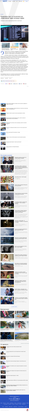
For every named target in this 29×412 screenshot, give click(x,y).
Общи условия (10, 406)
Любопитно (20, 1)
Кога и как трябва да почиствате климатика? (20, 329)
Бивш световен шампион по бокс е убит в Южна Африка (21, 247)
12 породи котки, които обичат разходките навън (13, 346)
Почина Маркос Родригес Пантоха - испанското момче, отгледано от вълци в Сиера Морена (21, 211)
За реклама (6, 406)
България (13, 1)
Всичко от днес (14, 306)
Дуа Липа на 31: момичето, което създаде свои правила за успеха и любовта (16, 366)
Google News (16, 83)
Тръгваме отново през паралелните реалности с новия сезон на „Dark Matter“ (6, 340)
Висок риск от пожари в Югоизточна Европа (13, 356)
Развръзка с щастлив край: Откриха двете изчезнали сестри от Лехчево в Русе (21, 298)
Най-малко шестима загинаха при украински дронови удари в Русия (21, 238)
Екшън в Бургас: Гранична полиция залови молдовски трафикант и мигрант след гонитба (16, 104)
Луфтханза (2, 78)
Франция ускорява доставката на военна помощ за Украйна (20, 158)
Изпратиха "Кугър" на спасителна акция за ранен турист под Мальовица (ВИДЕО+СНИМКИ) (15, 390)
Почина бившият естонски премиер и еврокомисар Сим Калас (21, 194)
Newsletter (11, 83)
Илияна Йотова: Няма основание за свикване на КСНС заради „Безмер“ (21, 255)
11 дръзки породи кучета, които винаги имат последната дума (16, 351)
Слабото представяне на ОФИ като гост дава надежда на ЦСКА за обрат (17, 380)
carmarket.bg (7, 128)
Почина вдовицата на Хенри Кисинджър (12, 146)
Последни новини (6, 155)
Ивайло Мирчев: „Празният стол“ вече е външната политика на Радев (21, 289)
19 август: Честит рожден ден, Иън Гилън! (6, 318)
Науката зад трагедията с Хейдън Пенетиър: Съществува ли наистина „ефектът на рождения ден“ (17, 108)
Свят (17, 1)
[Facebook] (14, 407)
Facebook (21, 83)
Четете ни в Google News (15, 400)
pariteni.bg (7, 124)
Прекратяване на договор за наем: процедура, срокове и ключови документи (16, 123)
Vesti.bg (4, 1)
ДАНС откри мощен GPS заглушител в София (13, 132)
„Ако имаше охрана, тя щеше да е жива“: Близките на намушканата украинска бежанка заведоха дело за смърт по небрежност (21, 167)
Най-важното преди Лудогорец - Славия (12, 375)
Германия (6, 78)
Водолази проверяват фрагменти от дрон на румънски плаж (21, 229)
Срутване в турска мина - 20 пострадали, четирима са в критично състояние (21, 221)
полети (10, 78)
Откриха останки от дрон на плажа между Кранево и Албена (15, 113)
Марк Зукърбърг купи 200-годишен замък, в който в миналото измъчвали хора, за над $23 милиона (16, 118)
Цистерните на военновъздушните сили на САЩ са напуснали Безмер (21, 264)
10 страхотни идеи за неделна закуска (21, 318)
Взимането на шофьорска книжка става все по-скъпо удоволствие (16, 127)
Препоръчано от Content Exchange (24, 343)
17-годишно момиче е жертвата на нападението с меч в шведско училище (21, 202)
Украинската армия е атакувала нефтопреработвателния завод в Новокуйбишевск (20, 281)
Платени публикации (20, 406)
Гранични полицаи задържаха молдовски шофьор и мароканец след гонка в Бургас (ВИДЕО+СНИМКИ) (16, 385)
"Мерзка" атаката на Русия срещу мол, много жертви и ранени (16, 137)
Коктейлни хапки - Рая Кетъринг (20, 176)
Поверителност (15, 406)
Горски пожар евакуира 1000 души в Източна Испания (21, 185)
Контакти (26, 406)
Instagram (25, 83)
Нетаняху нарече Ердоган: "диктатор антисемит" (13, 141)
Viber (7, 83)
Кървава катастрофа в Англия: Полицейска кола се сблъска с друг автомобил (21, 273)
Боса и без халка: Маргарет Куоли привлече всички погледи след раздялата (16, 371)
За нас (3, 406)
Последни (9, 1)
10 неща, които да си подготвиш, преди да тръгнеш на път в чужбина (6, 329)
